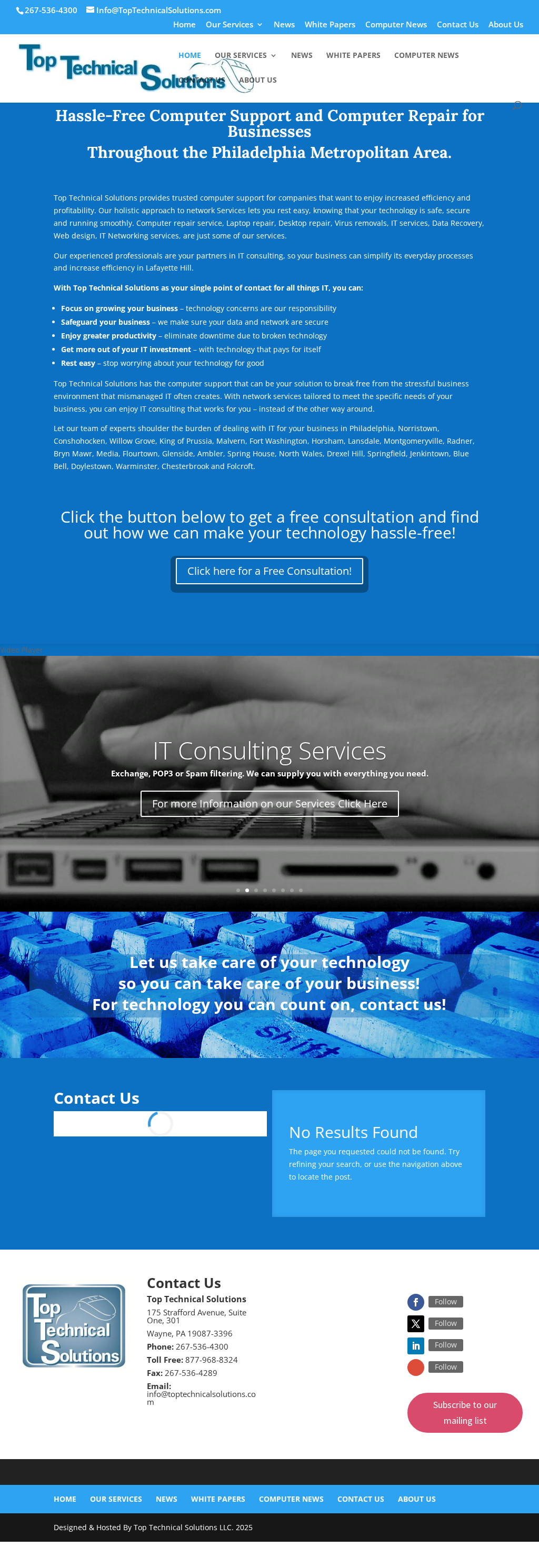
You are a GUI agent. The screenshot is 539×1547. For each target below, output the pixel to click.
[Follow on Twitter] (415, 1323)
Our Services (229, 25)
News (284, 25)
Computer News (396, 25)
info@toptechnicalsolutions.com (201, 1398)
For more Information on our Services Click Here (269, 803)
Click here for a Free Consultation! (269, 571)
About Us (505, 25)
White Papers (330, 25)
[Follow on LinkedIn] (415, 1346)
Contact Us (457, 25)
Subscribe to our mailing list (465, 1413)
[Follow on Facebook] (415, 1302)
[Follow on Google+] (415, 1367)
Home (184, 25)
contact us (401, 1004)
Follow (446, 1301)
